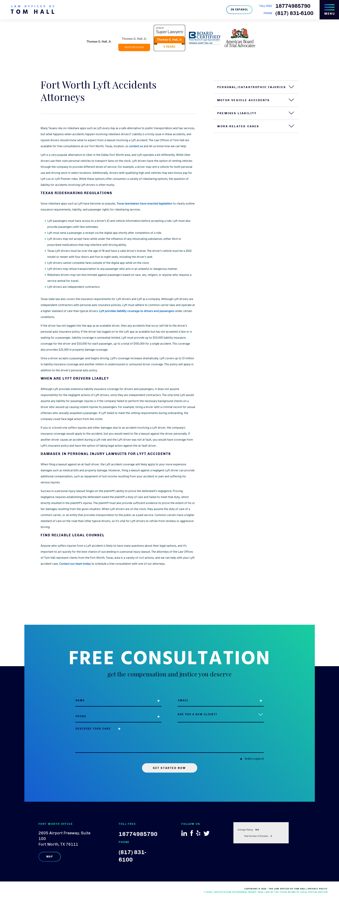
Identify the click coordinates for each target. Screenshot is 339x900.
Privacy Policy (318, 889)
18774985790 (292, 6)
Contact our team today (75, 564)
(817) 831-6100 (294, 13)
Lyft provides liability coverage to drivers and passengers (136, 311)
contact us (136, 146)
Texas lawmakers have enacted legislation (144, 204)
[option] (99, 38)
